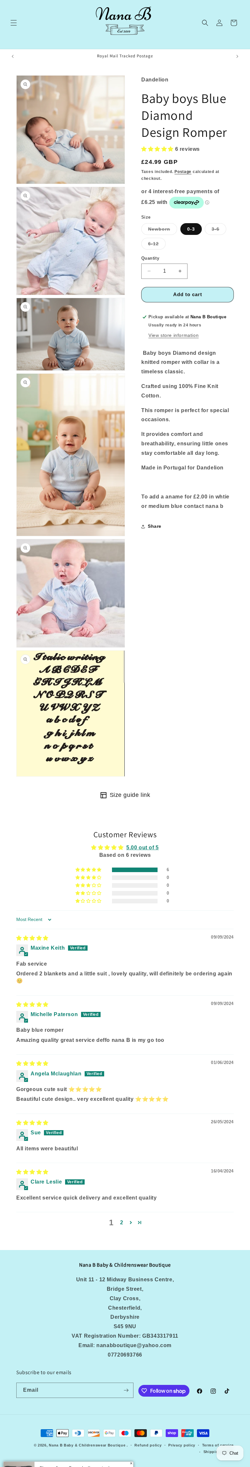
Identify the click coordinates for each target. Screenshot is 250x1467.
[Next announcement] (237, 56)
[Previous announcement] (13, 56)
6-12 (157, 245)
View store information (173, 335)
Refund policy (147, 1445)
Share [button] (154, 526)
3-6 (219, 230)
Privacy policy (181, 1445)
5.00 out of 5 (142, 847)
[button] (14, 23)
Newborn (162, 230)
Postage (182, 171)
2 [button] (121, 1222)
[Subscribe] (126, 1390)
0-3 (191, 229)
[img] (32, 938)
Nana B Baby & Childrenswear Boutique (87, 1445)
